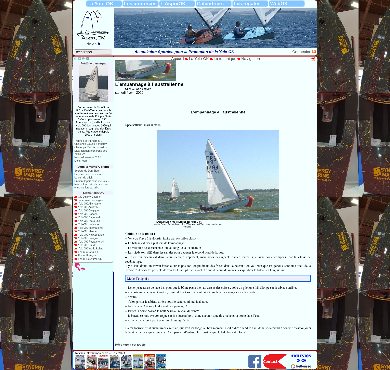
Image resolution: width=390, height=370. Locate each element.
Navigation (250, 59)
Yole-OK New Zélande (91, 234)
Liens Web (80, 160)
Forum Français (87, 255)
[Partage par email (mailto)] (75, 59)
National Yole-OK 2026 (87, 157)
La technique (225, 59)
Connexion (302, 52)
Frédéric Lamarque (93, 63)
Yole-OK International (90, 227)
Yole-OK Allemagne (89, 203)
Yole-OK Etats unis (89, 220)
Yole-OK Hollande (88, 224)
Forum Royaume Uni (90, 258)
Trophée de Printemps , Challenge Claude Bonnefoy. (90, 142)
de (89, 44)
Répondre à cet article (130, 344)
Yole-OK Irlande (87, 231)
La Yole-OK (199, 59)
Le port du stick (83, 177)
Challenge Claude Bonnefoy (90, 147)
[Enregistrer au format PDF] (313, 60)
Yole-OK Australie (88, 207)
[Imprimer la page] (83, 59)
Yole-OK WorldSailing (90, 248)
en (94, 44)
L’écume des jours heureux (90, 174)
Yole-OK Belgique (88, 210)
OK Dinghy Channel (89, 196)
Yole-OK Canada (88, 213)
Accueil (177, 59)
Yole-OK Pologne (88, 238)
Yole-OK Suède (87, 245)
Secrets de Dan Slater (87, 170)
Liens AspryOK (93, 192)
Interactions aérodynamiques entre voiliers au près (91, 186)
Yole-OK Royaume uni (91, 241)
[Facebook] (79, 59)
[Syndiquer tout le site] (314, 52)
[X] (87, 59)
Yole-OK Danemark (89, 217)
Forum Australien (88, 252)
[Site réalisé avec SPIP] (80, 269)
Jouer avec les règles (90, 200)
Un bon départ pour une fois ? (91, 181)
